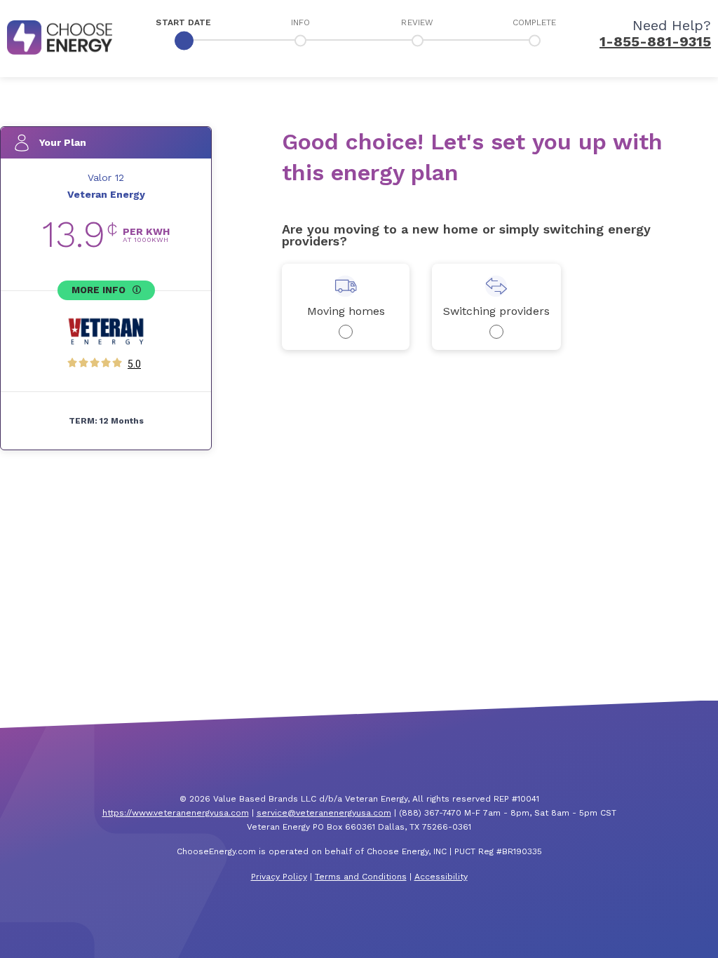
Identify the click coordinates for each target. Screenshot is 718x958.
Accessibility (441, 877)
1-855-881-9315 (655, 41)
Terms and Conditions (361, 877)
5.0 (134, 364)
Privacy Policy (279, 877)
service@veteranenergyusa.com (324, 813)
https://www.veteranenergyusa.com (175, 813)
